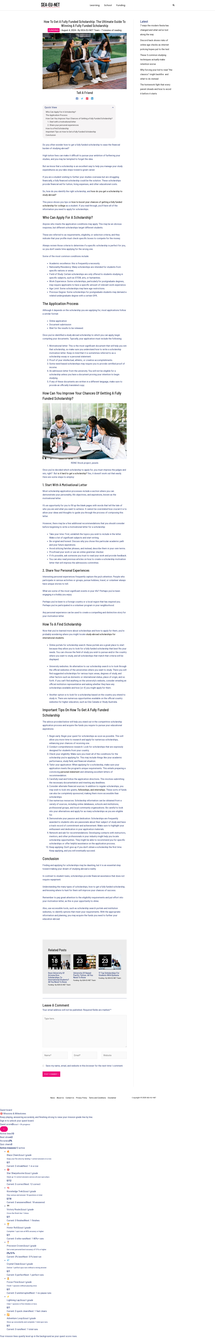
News (52, 1098)
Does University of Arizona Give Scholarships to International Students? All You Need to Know (58, 977)
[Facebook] (77, 98)
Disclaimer (112, 1098)
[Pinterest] (87, 98)
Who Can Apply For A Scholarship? (61, 112)
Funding (54, 30)
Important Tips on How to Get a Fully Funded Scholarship (71, 132)
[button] (174, 5)
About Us (60, 1098)
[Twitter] (82, 98)
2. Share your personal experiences (63, 125)
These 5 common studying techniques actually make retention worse (153, 59)
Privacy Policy (81, 1098)
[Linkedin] (92, 98)
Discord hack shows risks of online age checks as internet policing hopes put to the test (154, 45)
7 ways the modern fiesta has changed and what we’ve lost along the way (154, 30)
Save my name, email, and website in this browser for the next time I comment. (84, 1065)
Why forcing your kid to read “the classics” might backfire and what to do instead (156, 74)
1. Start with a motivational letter (61, 122)
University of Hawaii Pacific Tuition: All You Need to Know (83, 975)
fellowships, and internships (91, 789)
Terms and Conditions (97, 1098)
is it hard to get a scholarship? (72, 473)
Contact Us (70, 1098)
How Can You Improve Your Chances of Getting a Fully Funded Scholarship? (79, 118)
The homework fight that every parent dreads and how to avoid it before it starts (155, 89)
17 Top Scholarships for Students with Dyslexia (109, 973)
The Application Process (56, 115)
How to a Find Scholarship (57, 128)
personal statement (70, 772)
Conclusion (51, 135)
